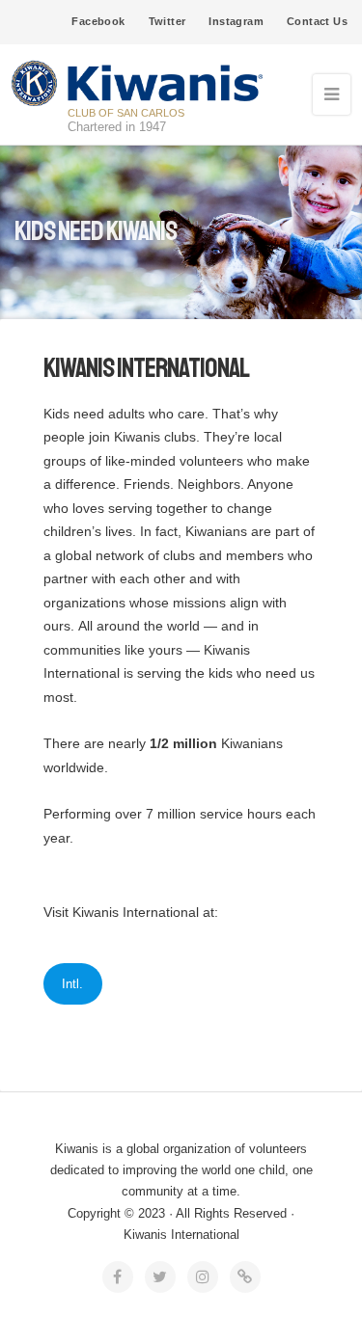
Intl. (72, 984)
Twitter (167, 21)
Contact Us (317, 21)
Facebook (98, 21)
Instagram (236, 21)
